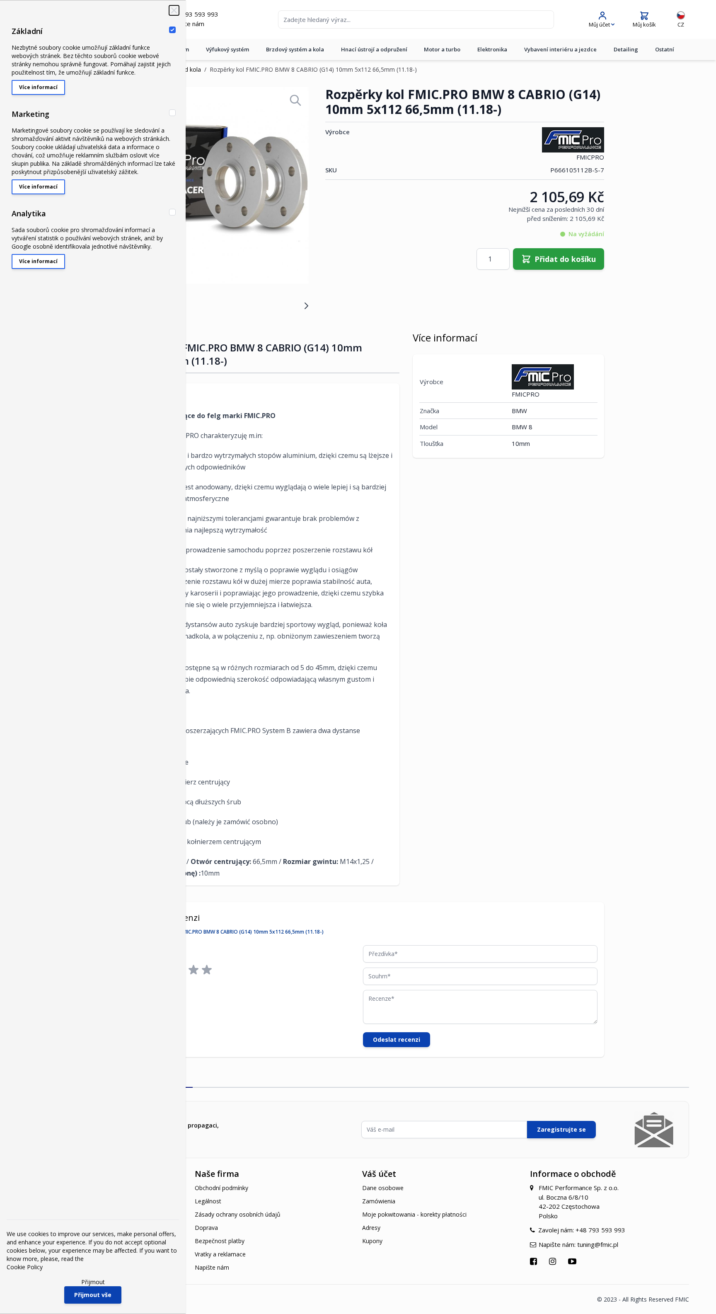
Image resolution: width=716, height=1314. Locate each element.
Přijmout (93, 1282)
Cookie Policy (25, 1267)
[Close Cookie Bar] (174, 10)
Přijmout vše (92, 1295)
